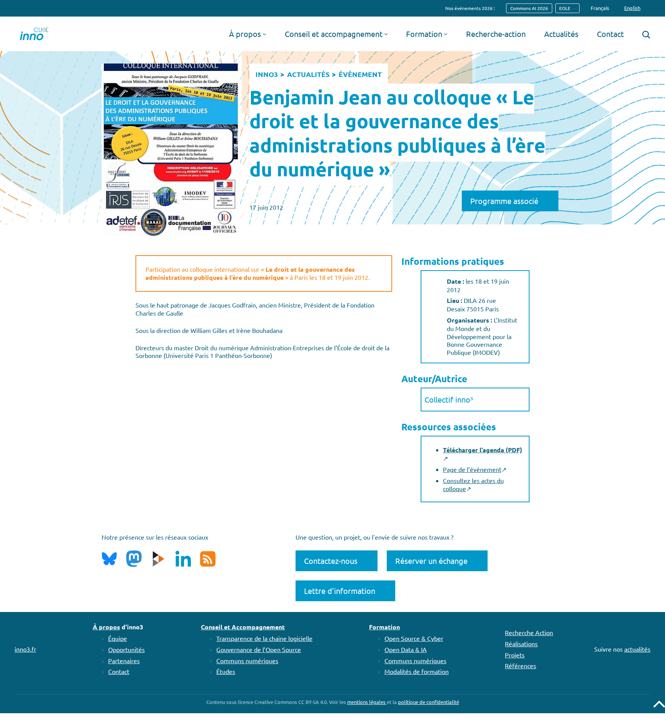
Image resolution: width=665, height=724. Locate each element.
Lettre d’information (339, 590)
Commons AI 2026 (529, 8)
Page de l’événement (472, 469)
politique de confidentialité (428, 702)
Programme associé (504, 201)
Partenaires (124, 660)
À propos (106, 627)
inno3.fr (25, 649)
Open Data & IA (405, 649)
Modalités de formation (416, 671)
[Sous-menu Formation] (446, 34)
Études (225, 671)
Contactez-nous (331, 560)
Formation (384, 627)
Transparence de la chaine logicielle (264, 638)
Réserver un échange (431, 560)
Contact (118, 671)
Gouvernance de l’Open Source (258, 649)
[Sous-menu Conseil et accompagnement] (386, 34)
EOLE (564, 8)
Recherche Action (529, 632)
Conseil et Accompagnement (243, 627)
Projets (515, 655)
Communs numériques (247, 660)
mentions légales (367, 702)
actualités (637, 649)
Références (520, 665)
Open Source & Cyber (413, 638)
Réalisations (521, 643)
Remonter (659, 704)
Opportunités (126, 649)
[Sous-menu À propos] (264, 34)
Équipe (117, 638)
